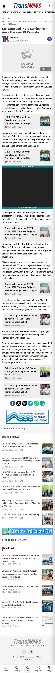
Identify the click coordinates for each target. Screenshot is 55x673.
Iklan (26, 646)
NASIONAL (16, 12)
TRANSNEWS (7, 21)
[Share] (49, 39)
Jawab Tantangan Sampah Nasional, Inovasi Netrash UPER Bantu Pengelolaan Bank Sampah (20, 620)
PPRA (32, 646)
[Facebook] (24, 652)
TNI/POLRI (38, 12)
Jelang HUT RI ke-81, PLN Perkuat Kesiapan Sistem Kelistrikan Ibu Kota (20, 603)
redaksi (14, 37)
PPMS (20, 646)
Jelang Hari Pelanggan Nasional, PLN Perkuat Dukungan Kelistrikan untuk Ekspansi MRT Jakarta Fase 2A (20, 558)
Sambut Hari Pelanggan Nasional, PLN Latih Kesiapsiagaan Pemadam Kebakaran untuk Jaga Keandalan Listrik (19, 574)
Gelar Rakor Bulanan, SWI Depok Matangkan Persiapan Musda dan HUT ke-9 (21, 371)
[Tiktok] (31, 652)
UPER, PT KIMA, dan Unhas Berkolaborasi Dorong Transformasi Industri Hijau (18, 120)
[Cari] (50, 6)
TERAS (6, 12)
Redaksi (14, 646)
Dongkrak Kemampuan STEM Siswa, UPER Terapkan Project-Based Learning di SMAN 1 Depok (21, 231)
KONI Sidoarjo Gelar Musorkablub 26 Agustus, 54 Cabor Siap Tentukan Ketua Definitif (21, 319)
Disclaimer (40, 646)
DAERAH (27, 12)
